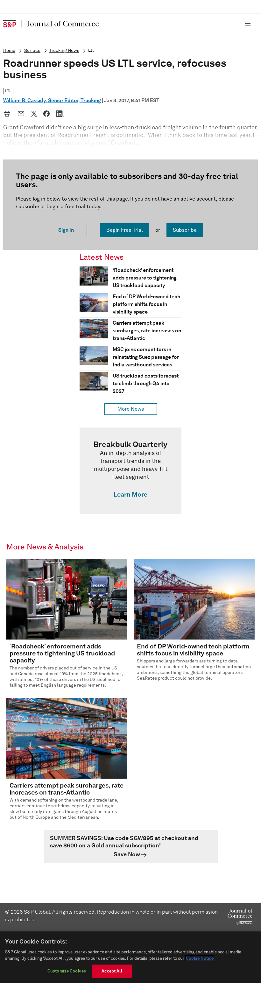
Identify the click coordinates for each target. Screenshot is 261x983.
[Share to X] (34, 114)
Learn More (130, 494)
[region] (130, 957)
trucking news (64, 50)
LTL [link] (8, 90)
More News (130, 409)
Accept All (112, 971)
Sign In (66, 230)
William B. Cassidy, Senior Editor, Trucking (52, 100)
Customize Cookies (66, 971)
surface (32, 50)
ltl (91, 50)
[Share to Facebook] (46, 113)
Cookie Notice (200, 958)
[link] (130, 471)
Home (9, 50)
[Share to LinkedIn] (60, 113)
